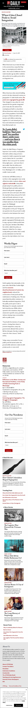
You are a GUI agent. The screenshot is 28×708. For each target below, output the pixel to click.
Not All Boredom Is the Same (10, 497)
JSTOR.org (5, 686)
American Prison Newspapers (11, 679)
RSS (4, 681)
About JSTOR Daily (8, 664)
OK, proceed (18, 705)
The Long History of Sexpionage (12, 614)
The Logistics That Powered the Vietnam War (12, 527)
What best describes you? (11, 270)
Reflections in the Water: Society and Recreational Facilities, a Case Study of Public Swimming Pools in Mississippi (14, 383)
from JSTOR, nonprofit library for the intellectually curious (14, 7)
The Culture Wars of (13, 500)
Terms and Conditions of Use (15, 686)
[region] (14, 698)
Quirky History (8, 554)
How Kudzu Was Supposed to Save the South (14, 495)
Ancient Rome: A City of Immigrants (11, 503)
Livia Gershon (7, 53)
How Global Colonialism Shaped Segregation (12, 479)
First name (7, 250)
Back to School (7, 630)
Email (5, 264)
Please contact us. (7, 352)
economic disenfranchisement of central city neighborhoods (13, 290)
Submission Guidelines (9, 671)
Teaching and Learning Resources (12, 677)
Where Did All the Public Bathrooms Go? (13, 493)
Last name (7, 257)
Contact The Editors (8, 666)
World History (8, 523)
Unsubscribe (6, 673)
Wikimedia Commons (7, 46)
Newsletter (24, 2)
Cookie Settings (9, 705)
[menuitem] (23, 2)
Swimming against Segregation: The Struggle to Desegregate (14, 399)
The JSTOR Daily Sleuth (9, 675)
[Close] (26, 689)
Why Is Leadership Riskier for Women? (12, 627)
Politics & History (6, 12)
